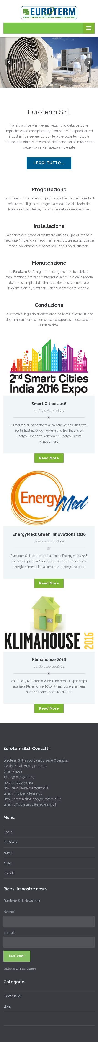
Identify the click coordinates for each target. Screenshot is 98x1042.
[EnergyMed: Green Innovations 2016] (49, 498)
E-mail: (9, 932)
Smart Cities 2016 (49, 403)
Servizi (8, 852)
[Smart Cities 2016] (49, 367)
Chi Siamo (10, 842)
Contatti (9, 873)
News (7, 863)
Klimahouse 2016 (49, 659)
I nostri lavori (12, 996)
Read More (49, 458)
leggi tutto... (49, 163)
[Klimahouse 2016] (49, 623)
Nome (8, 912)
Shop (7, 1006)
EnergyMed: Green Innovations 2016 (49, 534)
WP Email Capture (26, 968)
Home (8, 832)
